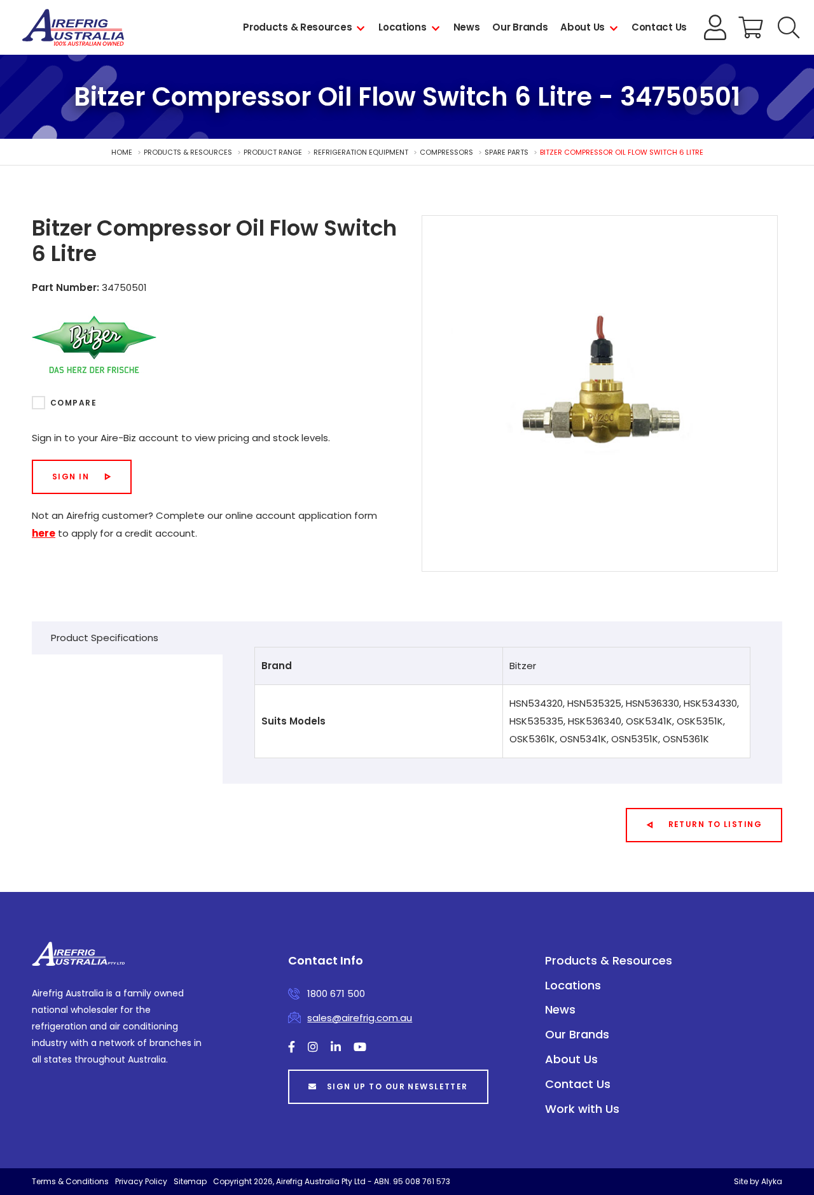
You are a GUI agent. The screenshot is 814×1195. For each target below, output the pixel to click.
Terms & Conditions (70, 1181)
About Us (582, 27)
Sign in (70, 476)
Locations (402, 27)
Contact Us (659, 27)
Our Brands (520, 27)
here (43, 533)
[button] (788, 27)
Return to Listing (715, 824)
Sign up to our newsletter (397, 1086)
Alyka (771, 1181)
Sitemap (190, 1181)
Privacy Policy (141, 1181)
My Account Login (715, 27)
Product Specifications (104, 637)
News (466, 27)
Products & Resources (297, 27)
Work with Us (582, 1109)
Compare (73, 402)
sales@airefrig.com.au (359, 1017)
